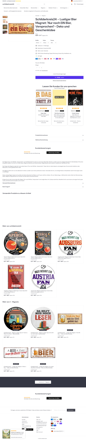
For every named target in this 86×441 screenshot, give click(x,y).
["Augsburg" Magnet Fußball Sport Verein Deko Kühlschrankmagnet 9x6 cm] (16, 280)
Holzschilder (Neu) (24, 8)
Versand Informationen (41, 424)
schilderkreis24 (8, 4)
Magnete (43, 8)
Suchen (38, 428)
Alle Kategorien (63, 8)
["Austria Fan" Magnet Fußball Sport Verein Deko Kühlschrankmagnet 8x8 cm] (43, 280)
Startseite (37, 15)
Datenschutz (25, 422)
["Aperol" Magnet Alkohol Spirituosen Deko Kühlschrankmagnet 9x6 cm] (43, 246)
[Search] (44, 4)
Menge (37, 65)
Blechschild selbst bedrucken (10, 8)
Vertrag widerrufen (27, 429)
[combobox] (31, 4)
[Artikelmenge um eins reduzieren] (36, 67)
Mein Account (39, 432)
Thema (52, 40)
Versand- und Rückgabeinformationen (12, 11)
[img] (43, 108)
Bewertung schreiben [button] (54, 152)
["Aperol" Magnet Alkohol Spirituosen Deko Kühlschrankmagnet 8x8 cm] (16, 246)
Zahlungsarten (39, 427)
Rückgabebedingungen (41, 425)
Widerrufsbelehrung (26, 426)
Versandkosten (45, 70)
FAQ (37, 430)
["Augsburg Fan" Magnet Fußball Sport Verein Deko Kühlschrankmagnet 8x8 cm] (69, 246)
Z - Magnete (43, 15)
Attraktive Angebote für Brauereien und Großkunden (36, 11)
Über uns (38, 419)
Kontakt (23, 419)
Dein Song (24, 427)
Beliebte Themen (53, 8)
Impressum (24, 421)
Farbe (44, 40)
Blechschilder (34, 8)
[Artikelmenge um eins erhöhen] (41, 67)
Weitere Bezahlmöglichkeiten (59, 80)
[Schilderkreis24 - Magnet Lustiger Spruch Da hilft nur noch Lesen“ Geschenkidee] (43, 322)
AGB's (23, 424)
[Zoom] (21, 28)
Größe (37, 40)
